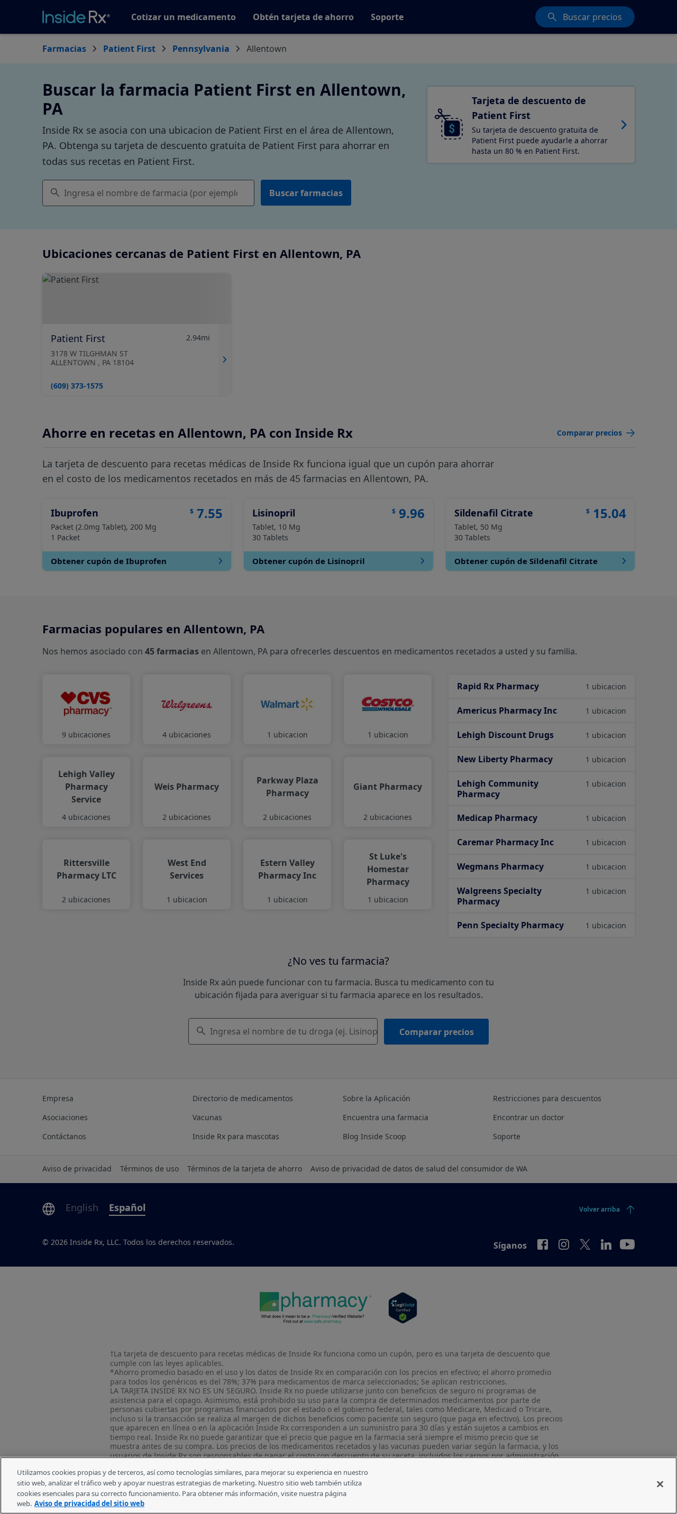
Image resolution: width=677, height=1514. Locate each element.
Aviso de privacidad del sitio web (89, 1503)
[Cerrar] (660, 1483)
